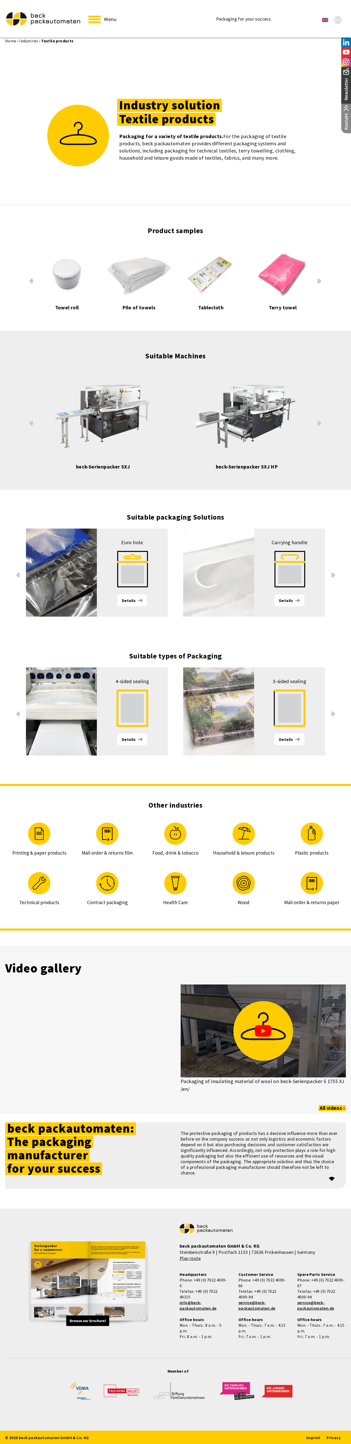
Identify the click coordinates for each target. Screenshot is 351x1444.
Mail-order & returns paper (311, 902)
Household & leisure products (243, 853)
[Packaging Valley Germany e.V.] (121, 1394)
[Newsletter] (346, 85)
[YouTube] (346, 52)
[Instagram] (346, 62)
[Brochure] (88, 1284)
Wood (244, 902)
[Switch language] (338, 20)
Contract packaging (107, 902)
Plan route (190, 1258)
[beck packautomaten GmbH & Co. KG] (43, 19)
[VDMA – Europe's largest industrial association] (80, 1393)
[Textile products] (325, 20)
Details (129, 600)
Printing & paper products (39, 853)
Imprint (313, 1437)
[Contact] (346, 118)
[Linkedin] (346, 42)
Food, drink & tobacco (175, 853)
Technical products (39, 902)
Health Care (175, 902)
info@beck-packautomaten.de (198, 1305)
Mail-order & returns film (107, 853)
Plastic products (311, 853)
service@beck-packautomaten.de (256, 1305)
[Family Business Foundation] (179, 1394)
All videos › (332, 1108)
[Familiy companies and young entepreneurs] (236, 1394)
